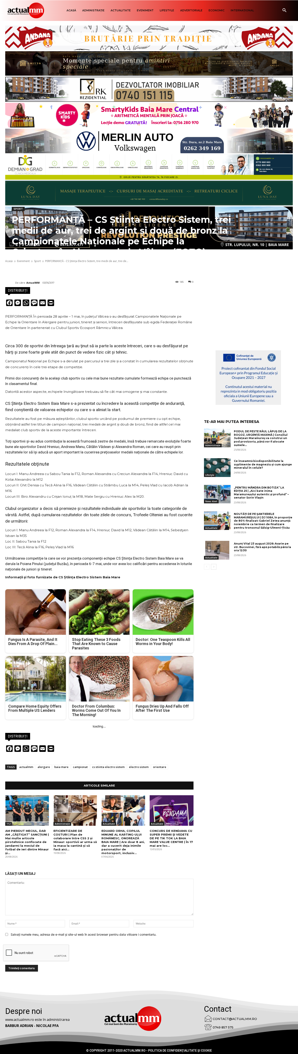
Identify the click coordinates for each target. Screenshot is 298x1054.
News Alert (211, 501)
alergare (44, 767)
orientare (159, 767)
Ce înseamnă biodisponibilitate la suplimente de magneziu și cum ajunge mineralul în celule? (263, 464)
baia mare (61, 767)
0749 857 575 (223, 1027)
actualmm (26, 767)
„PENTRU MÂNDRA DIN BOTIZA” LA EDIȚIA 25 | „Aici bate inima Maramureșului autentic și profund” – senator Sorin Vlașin (261, 492)
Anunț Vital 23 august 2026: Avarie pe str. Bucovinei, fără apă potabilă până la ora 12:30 (262, 547)
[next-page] (213, 567)
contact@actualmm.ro (235, 1019)
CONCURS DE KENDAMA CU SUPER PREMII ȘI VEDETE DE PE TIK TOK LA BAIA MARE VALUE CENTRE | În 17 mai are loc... (171, 838)
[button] (284, 10)
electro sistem (139, 767)
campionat (80, 767)
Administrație (62, 823)
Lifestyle (209, 475)
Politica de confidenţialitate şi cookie (180, 1050)
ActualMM (33, 282)
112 (8, 823)
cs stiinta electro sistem (108, 767)
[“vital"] (248, 377)
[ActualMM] (10, 282)
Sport (18, 208)
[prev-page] (206, 567)
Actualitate (109, 823)
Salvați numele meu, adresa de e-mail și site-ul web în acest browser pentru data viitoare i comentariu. (83, 934)
